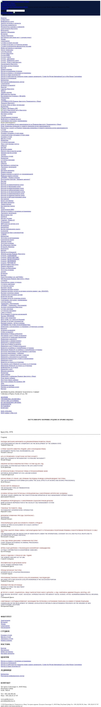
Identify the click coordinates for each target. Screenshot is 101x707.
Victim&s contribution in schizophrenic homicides (19, 550)
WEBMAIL (4, 9)
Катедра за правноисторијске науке (13, 195)
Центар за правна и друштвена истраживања (16, 73)
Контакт (3, 250)
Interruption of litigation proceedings (15, 572)
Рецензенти (5, 248)
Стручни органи (6, 51)
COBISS (3, 234)
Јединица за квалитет (8, 85)
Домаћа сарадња (6, 92)
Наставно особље (7, 114)
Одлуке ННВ (5, 55)
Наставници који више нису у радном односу (16, 37)
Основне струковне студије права (12, 133)
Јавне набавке (5, 374)
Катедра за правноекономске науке (12, 193)
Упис (2, 383)
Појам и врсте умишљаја (10, 486)
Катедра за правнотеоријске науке (12, 184)
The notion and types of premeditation (15, 488)
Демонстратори (6, 204)
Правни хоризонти (7, 266)
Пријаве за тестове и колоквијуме (12, 321)
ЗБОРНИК (4, 397)
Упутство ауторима (7, 243)
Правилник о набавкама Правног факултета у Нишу (18, 376)
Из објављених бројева (8, 245)
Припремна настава (7, 385)
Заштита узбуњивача (8, 32)
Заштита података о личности (11, 23)
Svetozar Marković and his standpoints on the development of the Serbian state (31, 443)
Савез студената (6, 312)
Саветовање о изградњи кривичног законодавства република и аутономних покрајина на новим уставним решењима (45, 601)
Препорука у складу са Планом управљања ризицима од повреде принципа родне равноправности (34, 128)
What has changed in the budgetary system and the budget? (23, 458)
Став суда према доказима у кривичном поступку (19, 540)
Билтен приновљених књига (10, 229)
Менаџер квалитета (7, 371)
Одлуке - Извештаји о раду (10, 60)
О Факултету (5, 20)
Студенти (4, 280)
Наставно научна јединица (10, 66)
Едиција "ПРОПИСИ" (8, 263)
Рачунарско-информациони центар (12, 82)
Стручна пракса (6, 302)
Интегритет (5, 30)
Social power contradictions (12, 565)
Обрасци (4, 145)
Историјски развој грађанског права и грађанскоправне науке (24, 471)
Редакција (4, 273)
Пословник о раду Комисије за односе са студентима (18, 364)
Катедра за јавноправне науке (11, 186)
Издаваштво (5, 225)
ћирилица (4, 13)
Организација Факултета (9, 64)
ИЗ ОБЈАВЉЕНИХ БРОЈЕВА (11, 402)
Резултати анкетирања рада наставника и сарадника (18, 351)
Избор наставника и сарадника (11, 48)
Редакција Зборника (7, 247)
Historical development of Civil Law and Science (19, 473)
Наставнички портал (8, 206)
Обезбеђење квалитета (8, 112)
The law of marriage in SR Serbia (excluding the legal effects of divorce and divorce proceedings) (38, 480)
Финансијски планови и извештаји (12, 27)
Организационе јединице (9, 117)
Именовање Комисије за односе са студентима (16, 365)
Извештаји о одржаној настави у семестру (15, 355)
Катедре (3, 67)
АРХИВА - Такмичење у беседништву (14, 305)
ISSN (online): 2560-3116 (9, 413)
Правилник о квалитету (9, 339)
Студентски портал (7, 286)
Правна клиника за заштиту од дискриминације (17, 174)
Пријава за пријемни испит (10, 387)
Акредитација (5, 620)
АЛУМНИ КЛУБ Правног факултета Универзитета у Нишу (21, 101)
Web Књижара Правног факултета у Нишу (15, 279)
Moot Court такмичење (8, 318)
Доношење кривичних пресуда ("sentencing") (17, 515)
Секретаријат (5, 41)
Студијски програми (8, 142)
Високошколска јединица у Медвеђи (13, 96)
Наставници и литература (9, 165)
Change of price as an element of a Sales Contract (20, 525)
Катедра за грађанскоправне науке (12, 190)
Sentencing (5, 517)
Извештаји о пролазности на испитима (14, 357)
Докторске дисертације (8, 167)
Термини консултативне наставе (12, 294)
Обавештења (5, 98)
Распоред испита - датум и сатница (12, 323)
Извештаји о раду (7, 360)
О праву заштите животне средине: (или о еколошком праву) (23, 449)
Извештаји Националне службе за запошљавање (17, 358)
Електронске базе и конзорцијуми (12, 232)
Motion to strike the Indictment (12, 587)
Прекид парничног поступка (11, 570)
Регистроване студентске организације (14, 314)
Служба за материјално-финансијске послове (16, 46)
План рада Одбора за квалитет (11, 344)
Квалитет (4, 328)
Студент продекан (7, 309)
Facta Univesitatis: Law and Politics (12, 277)
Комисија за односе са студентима (12, 362)
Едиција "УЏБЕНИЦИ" (9, 255)
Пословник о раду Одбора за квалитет (14, 335)
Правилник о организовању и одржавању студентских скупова (22, 326)
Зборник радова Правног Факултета (13, 254)
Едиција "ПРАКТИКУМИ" (10, 257)
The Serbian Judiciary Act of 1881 (13, 557)
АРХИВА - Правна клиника (10, 177)
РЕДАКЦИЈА (5, 406)
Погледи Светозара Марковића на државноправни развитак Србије (26, 441)
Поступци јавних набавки (9, 380)
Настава (3, 147)
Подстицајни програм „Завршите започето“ (15, 179)
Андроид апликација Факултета (11, 307)
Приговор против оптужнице (11, 585)
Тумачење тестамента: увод (11, 508)
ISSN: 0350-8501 (6, 411)
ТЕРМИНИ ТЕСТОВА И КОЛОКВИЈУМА (15, 325)
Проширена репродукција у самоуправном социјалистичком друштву (27, 500)
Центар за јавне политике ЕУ (11, 75)
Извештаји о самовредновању (11, 342)
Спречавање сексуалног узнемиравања (14, 121)
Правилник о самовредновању (11, 341)
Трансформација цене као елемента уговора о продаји (21, 523)
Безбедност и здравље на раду (11, 119)
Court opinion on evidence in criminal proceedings (19, 542)
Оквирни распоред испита (10, 289)
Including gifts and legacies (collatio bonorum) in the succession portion (28, 579)
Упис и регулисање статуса (10, 144)
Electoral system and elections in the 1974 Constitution (22, 466)
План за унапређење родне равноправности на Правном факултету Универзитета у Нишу (31, 124)
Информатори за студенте (9, 367)
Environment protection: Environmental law (17, 451)
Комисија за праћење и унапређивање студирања (17, 348)
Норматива (4, 106)
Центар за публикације (8, 78)
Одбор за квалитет (7, 332)
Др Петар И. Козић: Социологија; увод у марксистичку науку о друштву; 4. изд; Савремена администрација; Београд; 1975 (45, 592)
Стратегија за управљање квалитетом (13, 337)
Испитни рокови (6, 149)
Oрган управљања (7, 50)
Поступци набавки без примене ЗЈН (13, 381)
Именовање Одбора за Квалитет (11, 334)
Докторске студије (7, 156)
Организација (5, 627)
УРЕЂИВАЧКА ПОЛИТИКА (11, 399)
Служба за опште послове (9, 43)
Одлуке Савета (6, 57)
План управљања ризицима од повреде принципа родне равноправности (25, 126)
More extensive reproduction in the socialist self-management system (27, 502)
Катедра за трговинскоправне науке (13, 192)
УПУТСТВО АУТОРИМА (10, 401)
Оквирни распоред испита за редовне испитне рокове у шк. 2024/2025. (25, 291)
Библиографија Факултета (9, 264)
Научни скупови (6, 218)
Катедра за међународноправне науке (13, 197)
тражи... (3, 10)
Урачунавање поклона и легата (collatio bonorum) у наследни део (25, 577)
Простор (4, 87)
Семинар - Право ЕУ (8, 220)
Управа (3, 39)
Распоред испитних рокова (10, 293)
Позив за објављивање (8, 268)
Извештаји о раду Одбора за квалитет (13, 346)
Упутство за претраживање (10, 238)
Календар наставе (7, 296)
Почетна (4, 18)
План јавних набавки (8, 378)
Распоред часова (6, 287)
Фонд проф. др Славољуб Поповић (13, 319)
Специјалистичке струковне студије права (15, 135)
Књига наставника (7, 200)
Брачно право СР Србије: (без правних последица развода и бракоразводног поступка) (33, 478)
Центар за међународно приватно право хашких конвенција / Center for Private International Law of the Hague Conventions (41, 76)
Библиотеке (5, 236)
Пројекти (4, 216)
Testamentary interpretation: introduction (17, 510)
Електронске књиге (7, 239)
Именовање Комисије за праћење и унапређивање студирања (21, 349)
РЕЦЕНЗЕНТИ (6, 404)
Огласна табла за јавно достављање (13, 105)
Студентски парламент (8, 310)
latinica (10, 13)
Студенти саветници (8, 284)
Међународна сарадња (8, 94)
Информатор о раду (7, 21)
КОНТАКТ (4, 408)
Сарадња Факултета (7, 89)
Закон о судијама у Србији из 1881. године (16, 555)
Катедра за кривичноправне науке (12, 188)
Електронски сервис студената (11, 282)
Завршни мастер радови (9, 153)
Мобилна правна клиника (9, 176)
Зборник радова (6, 241)
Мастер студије (6, 138)
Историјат (4, 34)
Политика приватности (9, 25)
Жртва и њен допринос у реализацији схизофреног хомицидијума (25, 548)
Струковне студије (7, 131)
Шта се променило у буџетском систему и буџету (19, 456)
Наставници (5, 199)
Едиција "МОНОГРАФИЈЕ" (10, 259)
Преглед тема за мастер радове (11, 151)
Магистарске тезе (7, 215)
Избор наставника (7, 651)
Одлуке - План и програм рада (11, 62)
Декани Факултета (7, 35)
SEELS (3, 90)
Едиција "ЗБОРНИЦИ (8, 261)
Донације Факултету (8, 103)
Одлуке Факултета (7, 53)
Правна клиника (6, 69)
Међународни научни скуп (10, 224)
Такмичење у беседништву (10, 303)
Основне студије (6, 137)
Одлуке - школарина (7, 59)
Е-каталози (4, 231)
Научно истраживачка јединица (11, 71)
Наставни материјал (7, 170)
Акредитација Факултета (9, 28)
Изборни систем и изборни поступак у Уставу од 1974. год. (22, 464)
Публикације (5, 222)
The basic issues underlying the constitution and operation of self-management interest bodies (37, 495)
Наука (3, 208)
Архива (3, 99)
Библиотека (5, 80)
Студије (3, 115)
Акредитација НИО (7, 209)
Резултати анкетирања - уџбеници (12, 353)
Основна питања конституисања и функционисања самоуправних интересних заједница (34, 493)
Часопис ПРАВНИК (7, 316)
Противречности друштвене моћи (13, 563)
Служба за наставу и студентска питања (14, 44)
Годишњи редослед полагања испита (13, 298)
